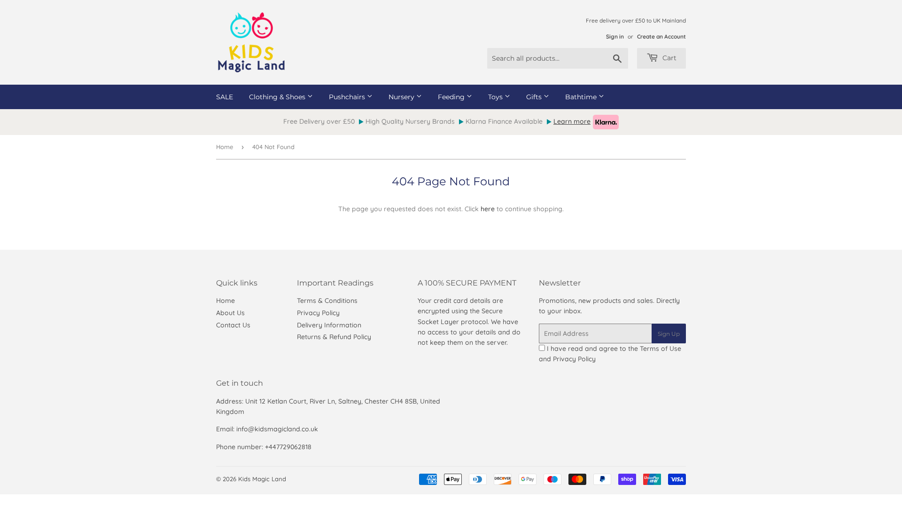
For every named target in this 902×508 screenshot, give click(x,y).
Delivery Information (329, 325)
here (488, 209)
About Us (230, 313)
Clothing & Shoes (278, 97)
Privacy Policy (318, 313)
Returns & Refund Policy (334, 337)
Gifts (535, 97)
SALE (224, 97)
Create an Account (661, 36)
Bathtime (582, 97)
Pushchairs (348, 97)
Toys (496, 97)
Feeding (452, 97)
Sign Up (669, 333)
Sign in (615, 36)
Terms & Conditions (327, 300)
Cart (668, 58)
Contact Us (233, 325)
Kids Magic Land (262, 479)
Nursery (402, 97)
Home (224, 147)
